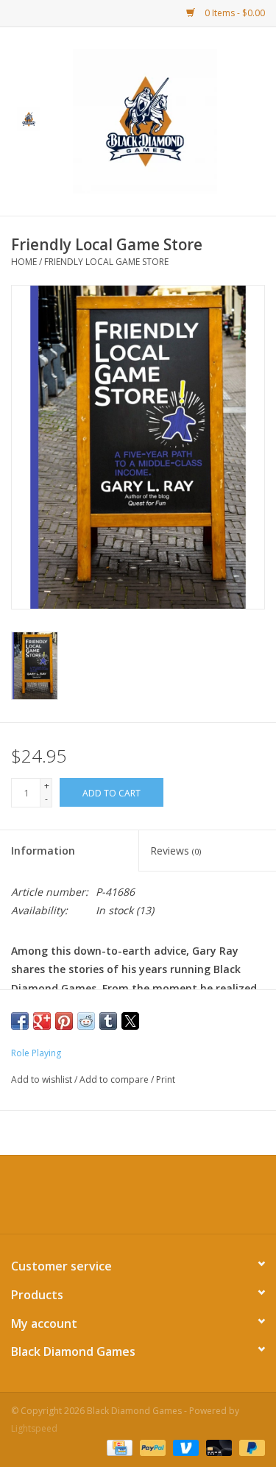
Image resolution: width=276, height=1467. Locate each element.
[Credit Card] (118, 1447)
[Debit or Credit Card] (217, 1447)
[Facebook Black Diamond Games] (138, 1200)
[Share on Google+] (42, 1021)
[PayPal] (151, 1447)
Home (24, 261)
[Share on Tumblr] (108, 1021)
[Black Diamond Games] (167, 120)
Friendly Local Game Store (106, 261)
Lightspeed (34, 1428)
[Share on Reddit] (86, 1021)
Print (165, 1079)
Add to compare (115, 1079)
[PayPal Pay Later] (249, 1447)
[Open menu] (28, 118)
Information (43, 851)
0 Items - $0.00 (233, 13)
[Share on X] (130, 1021)
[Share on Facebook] (20, 1021)
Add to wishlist (42, 1079)
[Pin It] (64, 1021)
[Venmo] (184, 1447)
